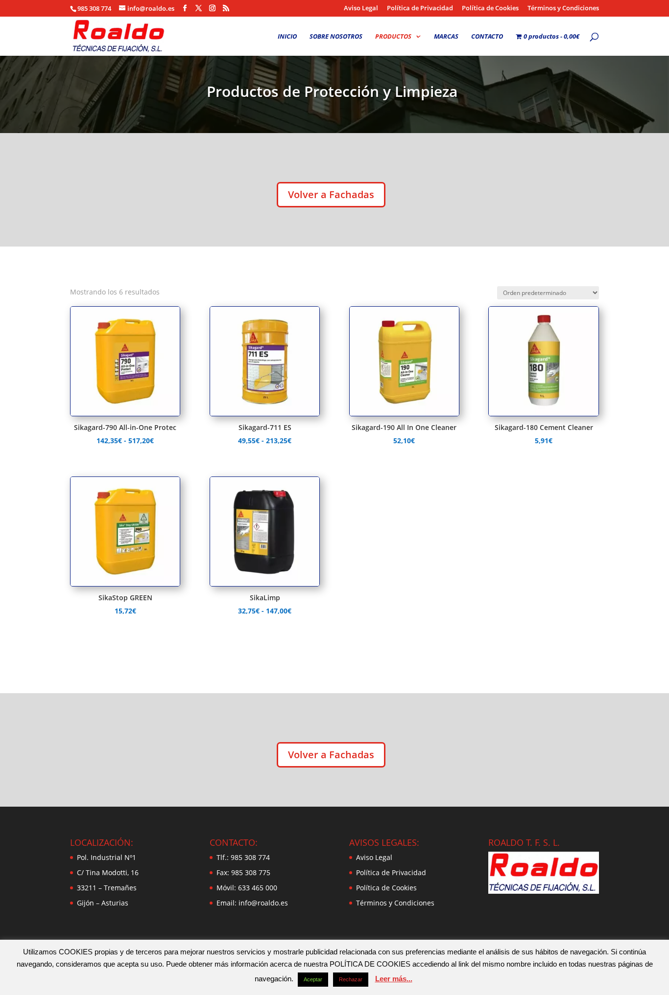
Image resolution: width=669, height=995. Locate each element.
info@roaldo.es (262, 902)
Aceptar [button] (313, 979)
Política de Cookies (490, 8)
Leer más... (393, 978)
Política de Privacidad (420, 8)
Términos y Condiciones (563, 8)
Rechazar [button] (350, 979)
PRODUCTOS (393, 37)
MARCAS (446, 37)
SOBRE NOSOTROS (336, 37)
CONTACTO (487, 37)
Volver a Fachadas (331, 194)
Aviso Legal (361, 8)
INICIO (287, 37)
